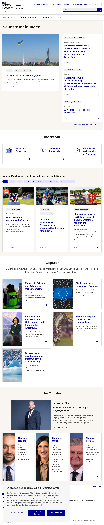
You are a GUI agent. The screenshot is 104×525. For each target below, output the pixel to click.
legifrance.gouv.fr (87, 500)
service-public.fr (71, 500)
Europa (12, 182)
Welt (5, 182)
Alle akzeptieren (56, 513)
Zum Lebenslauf (59, 427)
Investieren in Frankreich (83, 4)
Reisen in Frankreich (42, 4)
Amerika (27, 182)
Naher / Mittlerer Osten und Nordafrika (45, 182)
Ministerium (6, 17)
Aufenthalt (46, 17)
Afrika (19, 182)
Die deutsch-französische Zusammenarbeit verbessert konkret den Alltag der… (52, 225)
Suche (100, 10)
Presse (60, 17)
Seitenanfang (97, 486)
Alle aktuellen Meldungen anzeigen (86, 125)
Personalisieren (17, 513)
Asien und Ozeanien (67, 182)
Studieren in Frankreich (62, 4)
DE (98, 4)
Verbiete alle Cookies (36, 513)
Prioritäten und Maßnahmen (27, 17)
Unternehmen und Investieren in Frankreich (90, 151)
